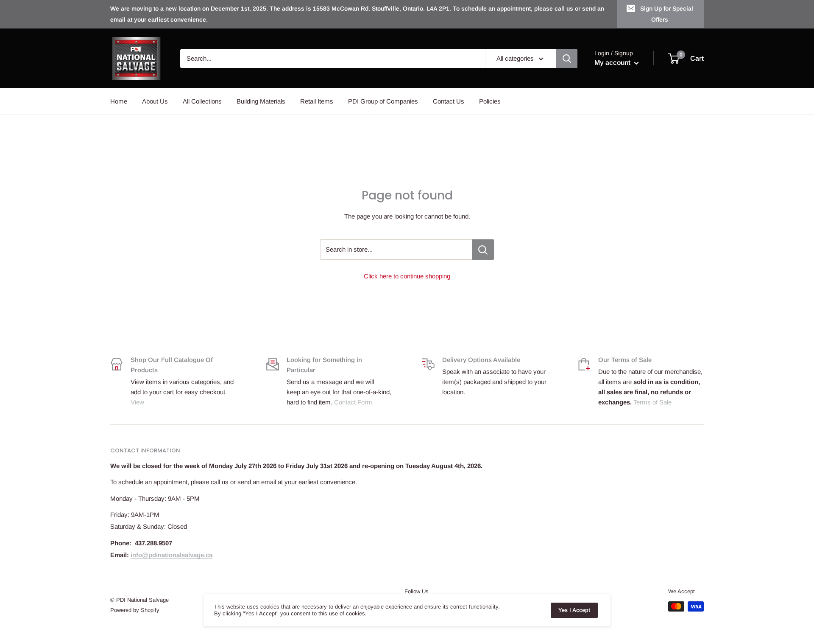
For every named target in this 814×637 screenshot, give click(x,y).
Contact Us (448, 101)
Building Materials (261, 101)
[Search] (566, 58)
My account (613, 62)
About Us (155, 101)
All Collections (202, 101)
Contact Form (353, 402)
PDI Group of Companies (383, 101)
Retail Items (316, 101)
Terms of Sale (652, 402)
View (137, 402)
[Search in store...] (483, 249)
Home (118, 101)
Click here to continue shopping (407, 276)
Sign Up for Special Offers (666, 14)
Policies (490, 101)
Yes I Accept (574, 610)
